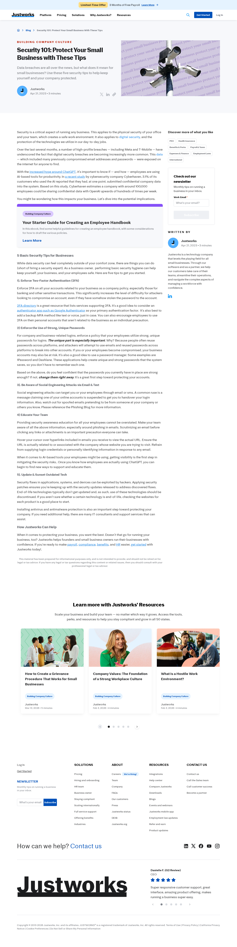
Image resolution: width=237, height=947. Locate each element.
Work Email (181, 197)
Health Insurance (186, 141)
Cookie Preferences (37, 928)
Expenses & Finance (179, 153)
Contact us (86, 846)
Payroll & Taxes (197, 147)
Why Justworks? (100, 15)
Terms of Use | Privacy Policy (182, 925)
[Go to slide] (109, 727)
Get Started (24, 771)
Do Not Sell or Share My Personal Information (75, 928)
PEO (172, 141)
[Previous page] (153, 904)
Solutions (78, 15)
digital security (129, 137)
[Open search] (188, 15)
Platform (45, 15)
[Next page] (137, 726)
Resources (124, 15)
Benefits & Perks (178, 147)
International (176, 159)
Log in (219, 14)
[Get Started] (203, 15)
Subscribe (50, 802)
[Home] (18, 30)
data (159, 154)
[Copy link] (114, 94)
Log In (21, 765)
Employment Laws (202, 153)
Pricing (61, 15)
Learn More (32, 240)
